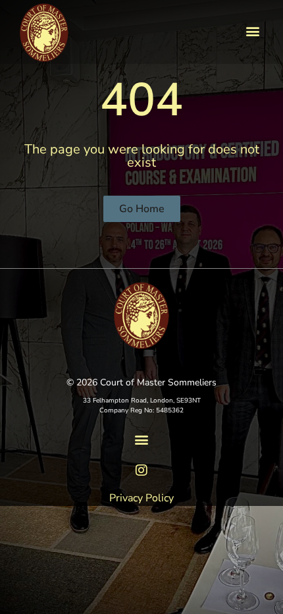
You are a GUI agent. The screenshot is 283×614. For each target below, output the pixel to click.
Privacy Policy (141, 498)
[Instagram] (141, 470)
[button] (252, 31)
